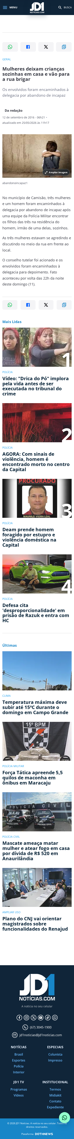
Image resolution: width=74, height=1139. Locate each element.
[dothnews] (44, 1134)
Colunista (55, 1054)
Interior (18, 1072)
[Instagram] (26, 1017)
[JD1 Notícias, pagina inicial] (37, 7)
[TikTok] (48, 1017)
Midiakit (55, 1095)
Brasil (18, 1054)
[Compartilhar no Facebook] (28, 47)
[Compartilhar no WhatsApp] (10, 47)
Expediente (55, 1107)
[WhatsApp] (55, 1017)
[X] (33, 1017)
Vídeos (19, 1095)
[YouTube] (40, 1017)
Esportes (18, 1060)
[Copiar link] (64, 47)
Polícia (18, 1066)
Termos (55, 1089)
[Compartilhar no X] (46, 47)
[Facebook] (19, 1017)
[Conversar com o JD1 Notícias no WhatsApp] (64, 1117)
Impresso (55, 1060)
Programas (18, 1089)
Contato (55, 1101)
